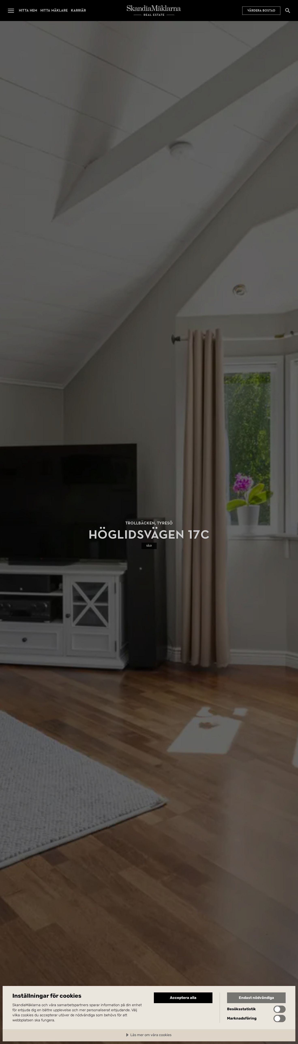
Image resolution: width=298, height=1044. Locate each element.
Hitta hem (28, 10)
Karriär (78, 10)
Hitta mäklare (54, 10)
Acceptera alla (183, 997)
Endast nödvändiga (256, 997)
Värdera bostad (261, 10)
